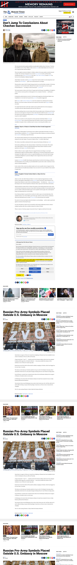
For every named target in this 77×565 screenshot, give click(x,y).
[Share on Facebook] (42, 30)
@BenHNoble (27, 220)
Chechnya (24, 224)
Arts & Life (30, 16)
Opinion (25, 16)
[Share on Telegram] (46, 30)
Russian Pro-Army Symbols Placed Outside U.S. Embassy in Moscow (26, 313)
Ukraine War (10, 16)
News (6, 16)
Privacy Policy (25, 236)
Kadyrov (29, 224)
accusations (18, 134)
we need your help (20, 257)
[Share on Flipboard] (52, 30)
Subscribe (51, 234)
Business (21, 16)
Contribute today (67, 12)
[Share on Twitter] (44, 30)
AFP (5, 318)
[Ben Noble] (4, 30)
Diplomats (30, 393)
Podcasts (36, 16)
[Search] (73, 16)
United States (25, 393)
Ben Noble (8, 29)
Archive (41, 16)
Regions (16, 16)
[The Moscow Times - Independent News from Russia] (14, 12)
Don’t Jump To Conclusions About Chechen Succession (25, 24)
